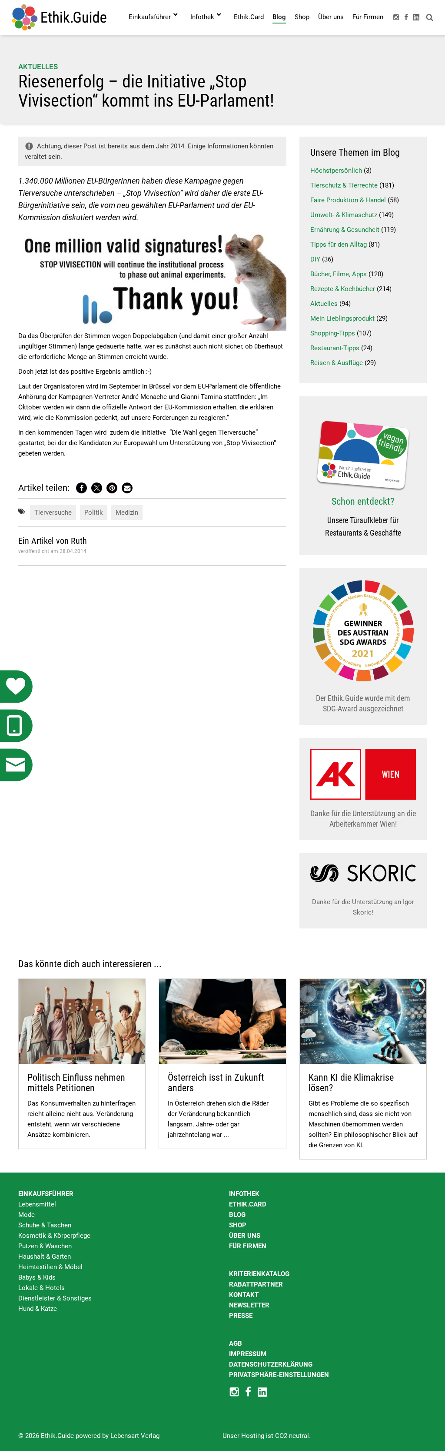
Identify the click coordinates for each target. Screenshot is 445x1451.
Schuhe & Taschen (44, 1225)
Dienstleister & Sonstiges (55, 1298)
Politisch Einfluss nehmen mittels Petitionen (76, 1082)
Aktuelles (38, 66)
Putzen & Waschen (45, 1246)
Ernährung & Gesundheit (344, 230)
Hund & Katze (37, 1309)
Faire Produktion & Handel (348, 200)
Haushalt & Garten (44, 1256)
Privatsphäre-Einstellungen (279, 1375)
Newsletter (249, 1305)
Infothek (244, 1194)
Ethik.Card (247, 1204)
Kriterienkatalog (259, 1274)
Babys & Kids (37, 1277)
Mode (26, 1215)
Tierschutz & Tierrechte (344, 185)
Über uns (244, 1236)
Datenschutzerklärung (270, 1364)
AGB (235, 1343)
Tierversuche (53, 512)
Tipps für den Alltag (338, 244)
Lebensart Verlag (134, 1436)
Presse (240, 1316)
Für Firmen (247, 1246)
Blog (237, 1215)
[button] (81, 488)
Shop (237, 1225)
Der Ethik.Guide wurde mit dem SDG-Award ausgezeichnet (363, 703)
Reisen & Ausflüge (336, 363)
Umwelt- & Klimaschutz (343, 215)
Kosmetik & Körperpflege (54, 1236)
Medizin (127, 512)
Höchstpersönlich (336, 170)
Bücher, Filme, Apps (338, 274)
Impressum (247, 1354)
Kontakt (244, 1295)
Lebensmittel (37, 1204)
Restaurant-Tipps (334, 348)
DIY (315, 259)
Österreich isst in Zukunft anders (216, 1082)
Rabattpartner (256, 1284)
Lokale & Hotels (41, 1288)
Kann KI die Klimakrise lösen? (351, 1082)
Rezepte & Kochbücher (342, 289)
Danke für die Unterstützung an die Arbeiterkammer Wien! (363, 818)
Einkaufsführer (45, 1194)
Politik (93, 512)
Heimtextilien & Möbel (50, 1267)
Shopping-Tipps (332, 333)
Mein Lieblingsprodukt (342, 318)
